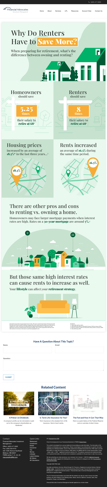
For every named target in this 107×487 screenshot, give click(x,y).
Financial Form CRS (54, 438)
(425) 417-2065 (96, 2)
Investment (33, 443)
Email (57, 345)
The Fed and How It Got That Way (88, 418)
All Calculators (34, 460)
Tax (31, 450)
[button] (49, 11)
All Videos (33, 458)
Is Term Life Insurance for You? (53, 418)
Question (6, 358)
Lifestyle (32, 454)
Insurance (33, 448)
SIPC (52, 469)
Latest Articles (34, 456)
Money (32, 452)
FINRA (48, 469)
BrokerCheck (83, 442)
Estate (32, 445)
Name (5, 345)
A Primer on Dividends (19, 418)
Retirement (33, 441)
